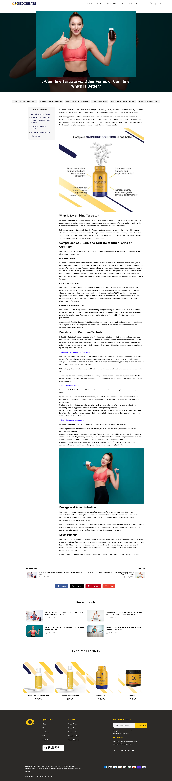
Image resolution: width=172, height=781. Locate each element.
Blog (44, 728)
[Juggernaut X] (133, 677)
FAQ (44, 736)
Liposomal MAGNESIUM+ (70, 696)
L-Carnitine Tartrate (100, 101)
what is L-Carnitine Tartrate (148, 101)
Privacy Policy (72, 724)
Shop (44, 724)
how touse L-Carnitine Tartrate (77, 101)
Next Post (142, 569)
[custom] (114, 750)
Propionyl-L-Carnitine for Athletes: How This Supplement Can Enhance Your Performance (110, 573)
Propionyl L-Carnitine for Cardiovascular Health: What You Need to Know (60, 573)
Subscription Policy (74, 736)
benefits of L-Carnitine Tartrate (24, 101)
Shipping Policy (73, 732)
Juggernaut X (133, 696)
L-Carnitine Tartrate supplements (123, 101)
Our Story (46, 732)
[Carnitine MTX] (101, 677)
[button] (151, 3)
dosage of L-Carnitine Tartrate (51, 101)
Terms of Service (73, 740)
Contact (45, 740)
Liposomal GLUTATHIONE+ (38, 696)
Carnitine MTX (102, 696)
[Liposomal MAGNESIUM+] (70, 677)
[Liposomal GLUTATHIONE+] (38, 677)
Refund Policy (72, 728)
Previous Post (31, 569)
